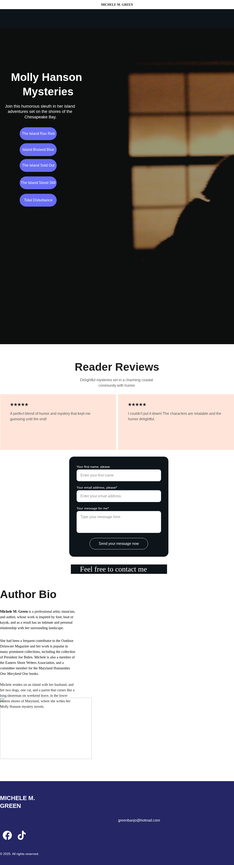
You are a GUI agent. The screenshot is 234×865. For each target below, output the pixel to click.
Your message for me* (93, 508)
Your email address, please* (97, 487)
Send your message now (119, 544)
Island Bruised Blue (38, 150)
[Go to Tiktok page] (21, 835)
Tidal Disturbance (38, 200)
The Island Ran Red (38, 134)
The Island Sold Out (38, 165)
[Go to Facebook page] (7, 835)
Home (225, 19)
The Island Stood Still (38, 183)
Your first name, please (93, 466)
